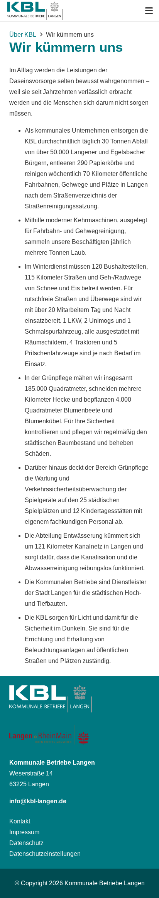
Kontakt (19, 821)
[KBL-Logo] (34, 10)
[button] (149, 11)
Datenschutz (26, 843)
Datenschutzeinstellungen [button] (45, 853)
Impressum (24, 832)
